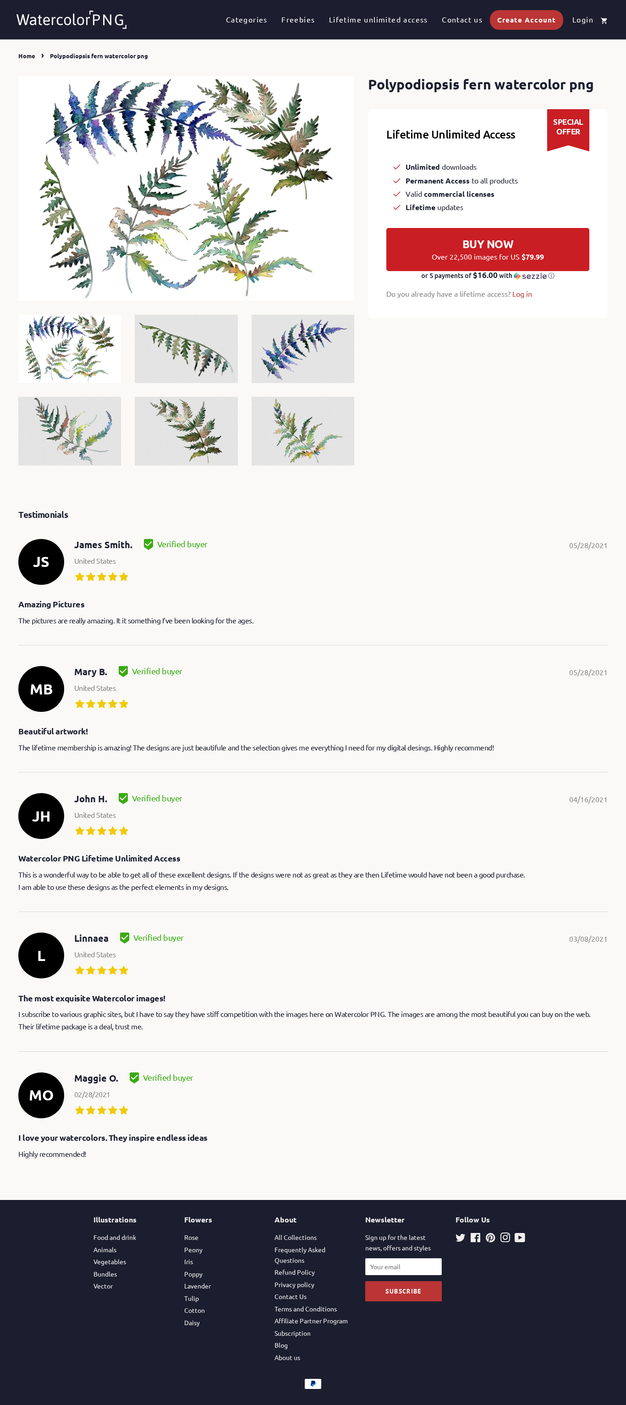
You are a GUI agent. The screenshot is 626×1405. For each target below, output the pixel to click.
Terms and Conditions (306, 1309)
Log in (522, 293)
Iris (188, 1261)
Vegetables (109, 1261)
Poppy (193, 1274)
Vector (103, 1286)
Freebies (298, 19)
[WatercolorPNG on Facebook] (475, 1239)
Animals (104, 1249)
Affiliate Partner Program (311, 1320)
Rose (191, 1237)
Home (26, 56)
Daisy (192, 1322)
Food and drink (114, 1237)
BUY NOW (488, 249)
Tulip (191, 1298)
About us (287, 1357)
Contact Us (291, 1296)
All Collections (296, 1237)
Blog (281, 1345)
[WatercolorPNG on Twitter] (461, 1239)
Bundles (105, 1274)
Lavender (197, 1286)
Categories (247, 19)
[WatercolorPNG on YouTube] (520, 1239)
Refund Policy (295, 1272)
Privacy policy (294, 1284)
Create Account (526, 19)
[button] (487, 275)
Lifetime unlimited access (378, 19)
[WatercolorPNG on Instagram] (505, 1239)
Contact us (462, 19)
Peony (193, 1249)
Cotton (194, 1310)
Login (582, 19)
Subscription (293, 1333)
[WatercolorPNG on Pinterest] (490, 1239)
